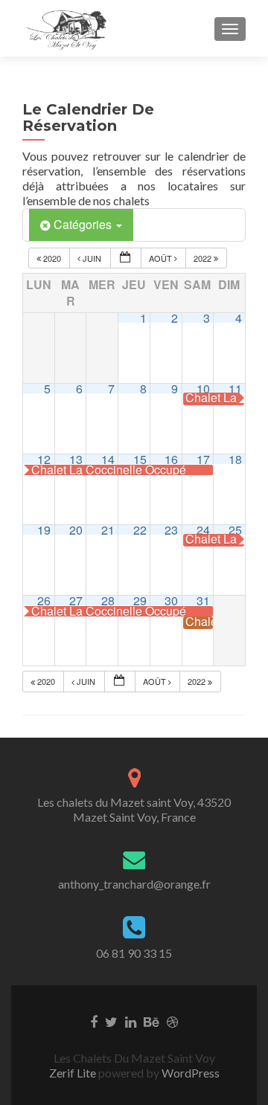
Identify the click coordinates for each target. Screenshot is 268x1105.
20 (76, 529)
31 (203, 600)
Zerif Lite (73, 1073)
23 (171, 529)
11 (235, 388)
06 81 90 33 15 (134, 953)
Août (161, 258)
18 (235, 459)
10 (203, 388)
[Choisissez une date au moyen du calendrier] (125, 258)
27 (76, 600)
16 (171, 459)
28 (108, 600)
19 (44, 529)
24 (203, 529)
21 (108, 529)
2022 (204, 258)
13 (76, 459)
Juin (91, 258)
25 (235, 529)
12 (44, 459)
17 (203, 459)
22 (140, 529)
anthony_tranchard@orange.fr (134, 884)
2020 (52, 258)
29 (140, 600)
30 (171, 600)
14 (108, 459)
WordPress (189, 1073)
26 (44, 600)
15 (140, 459)
